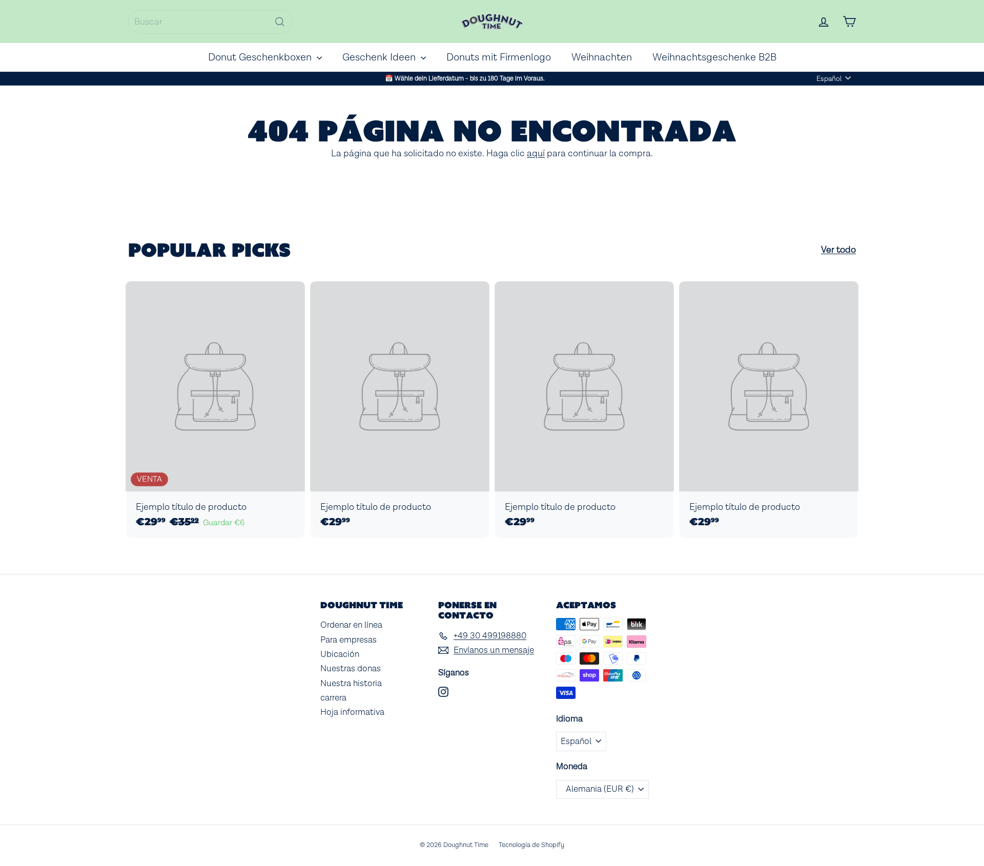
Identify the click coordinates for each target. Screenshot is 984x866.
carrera (333, 698)
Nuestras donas (350, 668)
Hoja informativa (352, 712)
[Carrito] (849, 21)
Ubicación (339, 654)
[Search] (280, 22)
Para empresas (348, 640)
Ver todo (838, 250)
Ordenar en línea (351, 625)
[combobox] (210, 22)
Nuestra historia (351, 683)
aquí (536, 153)
